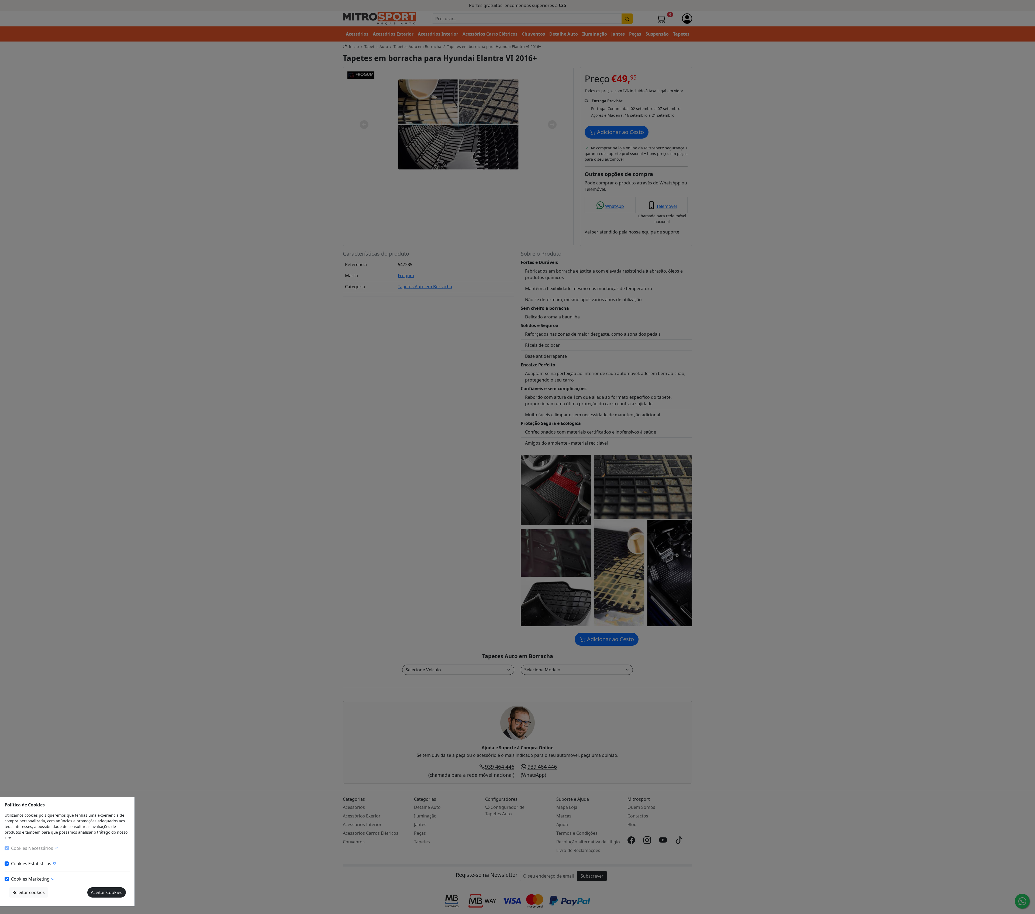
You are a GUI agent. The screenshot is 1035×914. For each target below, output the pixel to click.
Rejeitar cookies (28, 892)
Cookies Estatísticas (31, 864)
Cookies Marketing (31, 879)
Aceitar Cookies (106, 892)
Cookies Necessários (32, 848)
